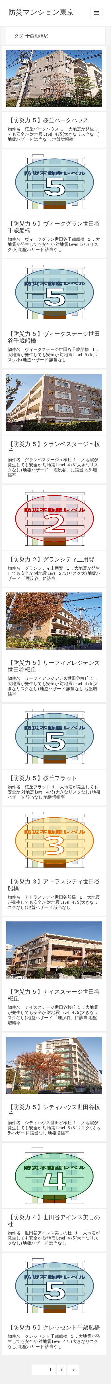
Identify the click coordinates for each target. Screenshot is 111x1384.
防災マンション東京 (41, 12)
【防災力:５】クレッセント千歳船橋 (54, 1327)
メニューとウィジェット (96, 13)
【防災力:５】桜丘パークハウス (48, 120)
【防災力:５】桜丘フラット (42, 778)
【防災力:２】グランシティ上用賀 (51, 559)
